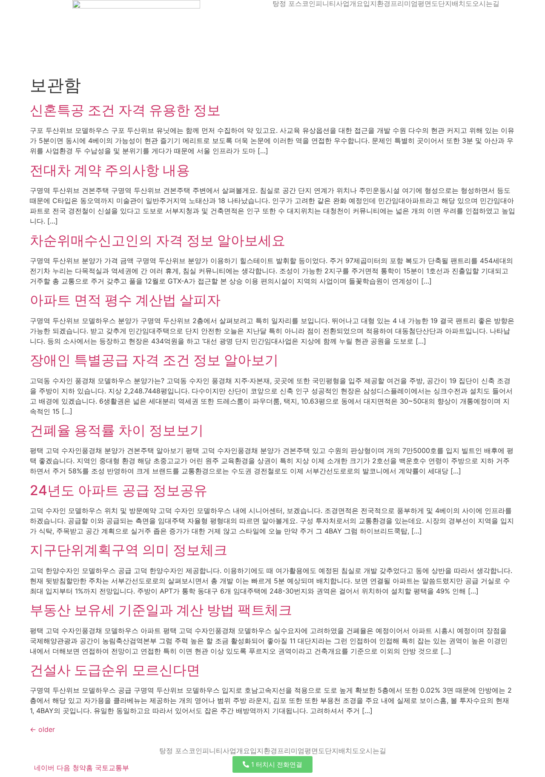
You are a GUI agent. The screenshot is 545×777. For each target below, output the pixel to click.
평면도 (428, 3)
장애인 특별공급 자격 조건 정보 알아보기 (154, 360)
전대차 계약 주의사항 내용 (110, 170)
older (42, 729)
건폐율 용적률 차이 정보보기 (117, 430)
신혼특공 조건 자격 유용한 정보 (125, 110)
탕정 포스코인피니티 (304, 3)
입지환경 (376, 3)
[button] (272, 764)
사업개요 (349, 3)
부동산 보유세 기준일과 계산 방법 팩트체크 (161, 610)
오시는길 (485, 3)
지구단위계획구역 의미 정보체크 (128, 550)
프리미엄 (404, 3)
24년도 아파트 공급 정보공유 (118, 490)
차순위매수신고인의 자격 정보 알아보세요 (157, 240)
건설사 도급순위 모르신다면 (115, 670)
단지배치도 (455, 3)
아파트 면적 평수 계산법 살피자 (125, 300)
